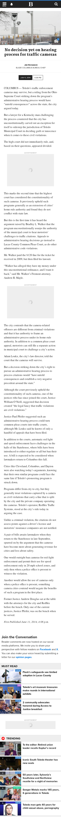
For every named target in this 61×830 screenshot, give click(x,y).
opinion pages (24, 657)
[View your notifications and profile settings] (11, 4)
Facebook (45, 649)
